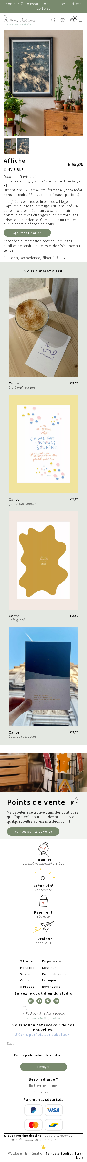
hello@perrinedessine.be (43, 1086)
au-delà (12, 258)
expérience (31, 258)
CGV (53, 1140)
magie (64, 258)
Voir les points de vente (33, 831)
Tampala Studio (59, 1153)
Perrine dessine (28, 1135)
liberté (49, 258)
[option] (23, 146)
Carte (14, 383)
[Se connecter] (62, 20)
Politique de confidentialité (25, 1140)
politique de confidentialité (42, 1055)
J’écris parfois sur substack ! (43, 1034)
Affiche (15, 160)
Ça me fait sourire (22, 504)
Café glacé (17, 620)
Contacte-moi (43, 1092)
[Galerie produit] (43, 83)
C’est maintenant (22, 387)
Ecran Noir (79, 1155)
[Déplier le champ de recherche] (53, 20)
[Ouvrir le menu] (80, 20)
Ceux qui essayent (22, 736)
